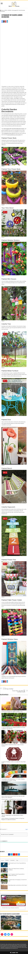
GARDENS (9, 10)
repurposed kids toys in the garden (14, 134)
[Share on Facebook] (2, 21)
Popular (7, 860)
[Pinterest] (14, 854)
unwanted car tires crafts (9, 133)
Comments (12, 860)
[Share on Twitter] (4, 21)
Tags (17, 860)
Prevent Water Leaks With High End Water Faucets (18, 690)
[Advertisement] (14, 41)
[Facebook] (9, 854)
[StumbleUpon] (16, 854)
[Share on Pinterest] (5, 21)
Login (26, 829)
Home (2, 10)
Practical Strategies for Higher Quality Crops (11, 711)
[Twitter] (11, 854)
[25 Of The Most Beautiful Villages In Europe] (11, 922)
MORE (5, 10)
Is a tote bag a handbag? (8, 688)
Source (2, 165)
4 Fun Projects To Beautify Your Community (11, 799)
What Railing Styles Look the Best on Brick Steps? (17, 885)
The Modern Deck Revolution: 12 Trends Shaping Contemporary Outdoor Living (12, 779)
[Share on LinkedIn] (7, 21)
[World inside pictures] (14, 4)
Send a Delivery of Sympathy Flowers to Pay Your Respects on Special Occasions (12, 819)
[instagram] (19, 854)
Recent (2, 860)
